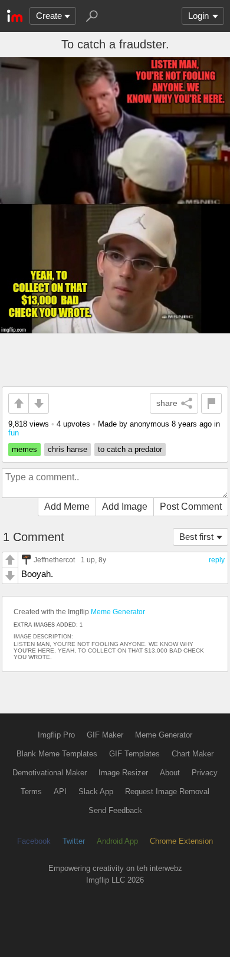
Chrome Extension (181, 841)
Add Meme (67, 507)
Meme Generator (118, 612)
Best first (196, 537)
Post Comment (191, 507)
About (170, 772)
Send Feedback (115, 810)
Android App (117, 841)
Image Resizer (123, 772)
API (60, 791)
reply (217, 560)
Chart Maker (192, 753)
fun (13, 432)
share (167, 403)
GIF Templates (134, 753)
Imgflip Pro (56, 734)
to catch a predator (130, 449)
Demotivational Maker (49, 772)
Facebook (34, 841)
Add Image (124, 507)
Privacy (205, 772)
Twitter (74, 841)
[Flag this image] (211, 403)
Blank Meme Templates (57, 753)
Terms (31, 791)
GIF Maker (105, 734)
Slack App (95, 791)
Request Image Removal (167, 791)
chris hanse (67, 449)
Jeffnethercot (54, 559)
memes (24, 449)
